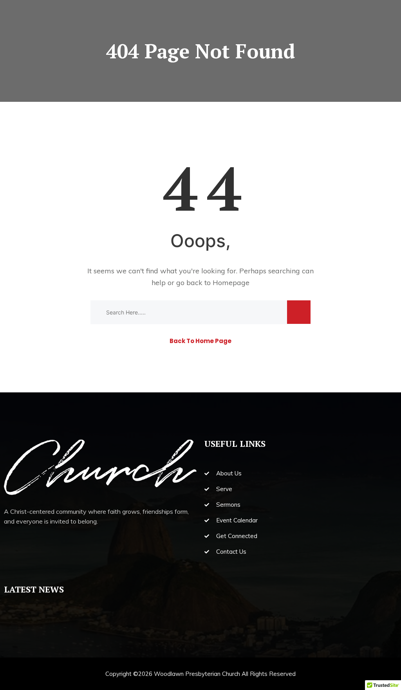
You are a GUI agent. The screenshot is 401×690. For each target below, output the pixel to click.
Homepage (231, 282)
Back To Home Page (200, 341)
